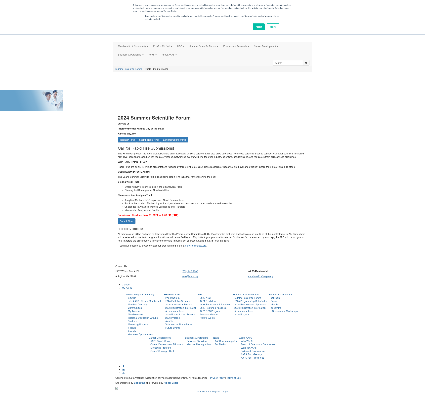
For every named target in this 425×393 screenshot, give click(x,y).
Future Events (172, 327)
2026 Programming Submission (250, 301)
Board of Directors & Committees (258, 344)
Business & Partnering (196, 337)
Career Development (160, 337)
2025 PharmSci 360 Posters (180, 314)
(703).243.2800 (190, 271)
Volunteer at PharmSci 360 (179, 324)
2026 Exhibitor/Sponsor (177, 301)
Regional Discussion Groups (143, 317)
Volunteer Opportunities (140, 334)
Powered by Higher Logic (212, 391)
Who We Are (247, 341)
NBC (200, 294)
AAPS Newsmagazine (226, 341)
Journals (275, 297)
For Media (220, 344)
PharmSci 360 (172, 297)
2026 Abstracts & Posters (178, 304)
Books (274, 301)
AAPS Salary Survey (161, 341)
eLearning (276, 307)
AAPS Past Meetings (251, 354)
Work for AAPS (248, 347)
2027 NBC (205, 297)
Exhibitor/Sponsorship (174, 139)
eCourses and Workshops (284, 311)
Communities (135, 307)
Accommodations (174, 311)
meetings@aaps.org (195, 245)
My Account (134, 311)
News (216, 337)
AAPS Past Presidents (252, 357)
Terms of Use (234, 377)
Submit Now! (126, 221)
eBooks (275, 304)
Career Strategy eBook (162, 351)
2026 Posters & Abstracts (213, 307)
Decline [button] (272, 26)
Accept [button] (259, 26)
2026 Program (172, 317)
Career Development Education (166, 344)
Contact (126, 284)
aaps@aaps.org (190, 276)
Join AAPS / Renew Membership (145, 301)
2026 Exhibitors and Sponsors (250, 304)
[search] (306, 63)
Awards (132, 331)
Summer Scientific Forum (128, 68)
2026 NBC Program (210, 311)
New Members (135, 314)
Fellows (132, 327)
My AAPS (127, 287)
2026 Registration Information (181, 307)
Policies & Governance (253, 351)
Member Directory (137, 304)
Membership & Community (140, 294)
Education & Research (281, 294)
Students (132, 321)
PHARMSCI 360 (172, 294)
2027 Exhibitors (208, 301)
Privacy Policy (217, 377)
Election (132, 297)
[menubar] (144, 316)
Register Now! (127, 139)
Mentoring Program (138, 324)
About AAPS (245, 337)
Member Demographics (199, 344)
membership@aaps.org (260, 276)
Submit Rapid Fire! (149, 139)
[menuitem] (144, 314)
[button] (133, 46)
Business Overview (197, 341)
